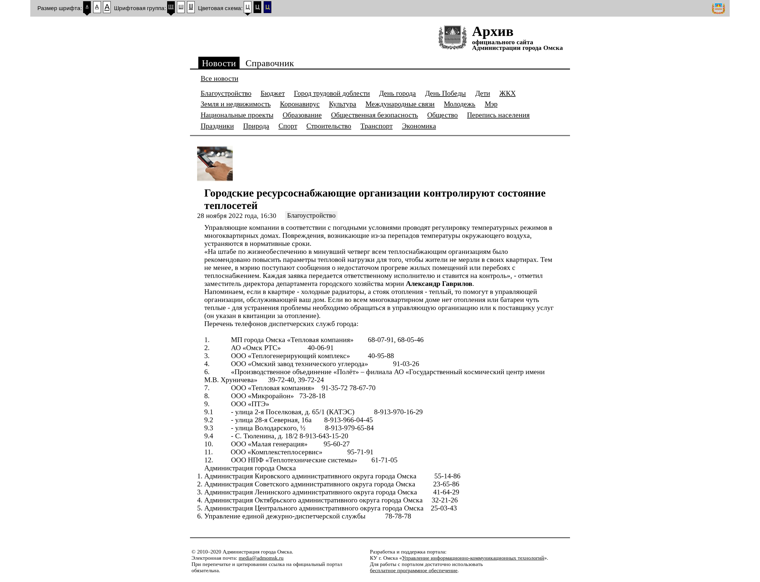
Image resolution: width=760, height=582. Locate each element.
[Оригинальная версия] (719, 8)
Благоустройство (311, 215)
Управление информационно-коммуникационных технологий (473, 558)
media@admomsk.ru (261, 558)
